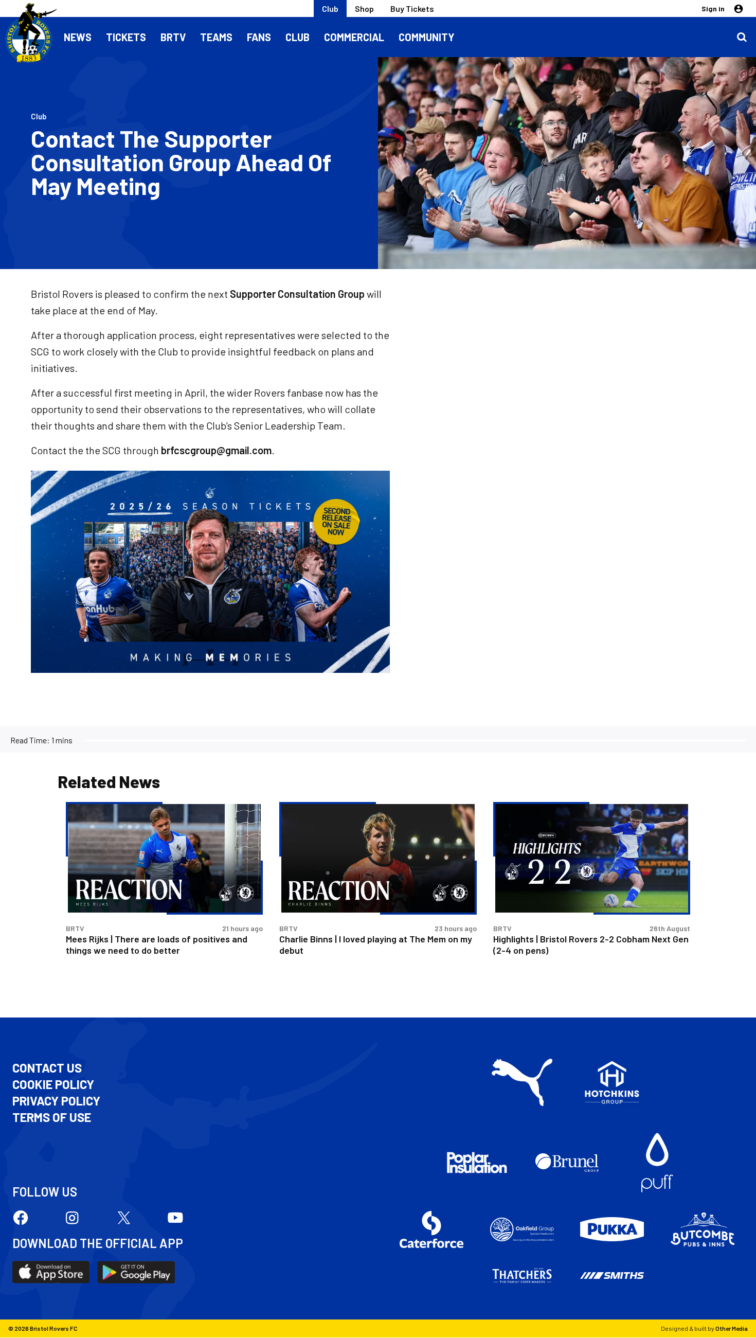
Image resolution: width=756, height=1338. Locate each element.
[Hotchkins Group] (612, 1082)
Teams (216, 37)
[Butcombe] (702, 1229)
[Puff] (657, 1162)
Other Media (731, 1328)
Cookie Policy (53, 1084)
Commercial (354, 37)
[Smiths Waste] (612, 1275)
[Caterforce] (431, 1229)
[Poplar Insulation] (477, 1163)
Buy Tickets (412, 8)
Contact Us (47, 1068)
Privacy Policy (56, 1101)
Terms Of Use (51, 1117)
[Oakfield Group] (522, 1229)
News (78, 37)
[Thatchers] (522, 1275)
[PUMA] (522, 1082)
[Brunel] (567, 1162)
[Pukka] (612, 1229)
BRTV (173, 37)
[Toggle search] (741, 37)
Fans (259, 37)
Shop (364, 8)
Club (330, 8)
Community (427, 37)
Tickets (126, 37)
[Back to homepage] (28, 33)
